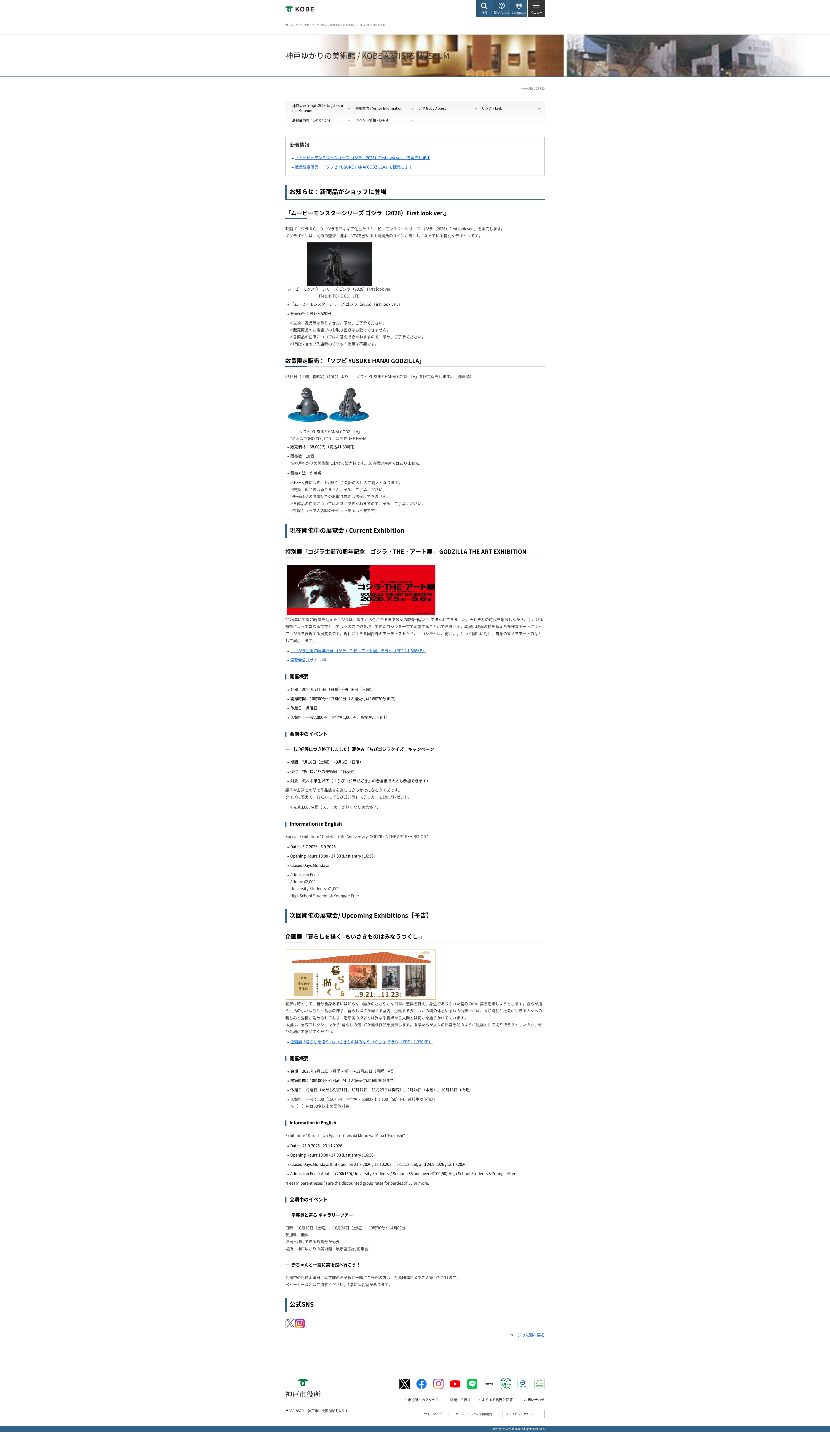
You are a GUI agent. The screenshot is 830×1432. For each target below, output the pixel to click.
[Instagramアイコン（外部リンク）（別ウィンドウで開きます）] (300, 1322)
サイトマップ (433, 1414)
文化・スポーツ (305, 25)
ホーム (289, 25)
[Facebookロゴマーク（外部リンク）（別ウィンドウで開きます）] (421, 1384)
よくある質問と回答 (497, 1399)
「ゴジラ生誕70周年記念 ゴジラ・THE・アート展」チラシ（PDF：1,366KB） (358, 651)
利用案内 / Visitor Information (378, 108)
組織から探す (460, 1399)
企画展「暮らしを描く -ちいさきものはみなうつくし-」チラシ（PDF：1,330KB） (361, 1042)
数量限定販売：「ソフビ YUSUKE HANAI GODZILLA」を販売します (353, 167)
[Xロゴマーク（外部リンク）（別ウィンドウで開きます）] (404, 1384)
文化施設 (322, 25)
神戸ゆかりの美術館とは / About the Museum (317, 108)
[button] (484, 8)
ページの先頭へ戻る (527, 1335)
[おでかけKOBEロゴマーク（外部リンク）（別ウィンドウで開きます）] (539, 1384)
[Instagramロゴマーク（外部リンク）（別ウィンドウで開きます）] (438, 1384)
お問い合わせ (534, 1399)
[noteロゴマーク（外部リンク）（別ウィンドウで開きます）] (489, 1384)
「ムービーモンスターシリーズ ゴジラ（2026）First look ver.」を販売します (362, 158)
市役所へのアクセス (423, 1399)
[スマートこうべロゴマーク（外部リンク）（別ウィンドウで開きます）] (506, 1383)
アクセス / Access (432, 108)
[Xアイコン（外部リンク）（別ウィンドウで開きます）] (290, 1322)
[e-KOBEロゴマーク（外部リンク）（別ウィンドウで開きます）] (522, 1384)
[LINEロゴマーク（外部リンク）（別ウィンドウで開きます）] (472, 1384)
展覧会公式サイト (305, 660)
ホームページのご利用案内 (474, 1414)
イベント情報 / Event (371, 120)
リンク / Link (492, 108)
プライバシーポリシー (521, 1414)
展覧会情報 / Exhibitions (311, 120)
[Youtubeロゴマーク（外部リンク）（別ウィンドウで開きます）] (455, 1384)
